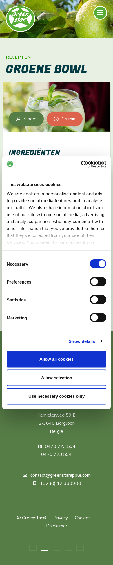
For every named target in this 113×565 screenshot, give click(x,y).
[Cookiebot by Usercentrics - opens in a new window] (81, 164)
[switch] (98, 281)
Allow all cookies (56, 359)
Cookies (83, 518)
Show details (82, 340)
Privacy (60, 518)
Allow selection (56, 377)
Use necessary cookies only (56, 396)
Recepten (18, 57)
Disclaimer (56, 526)
